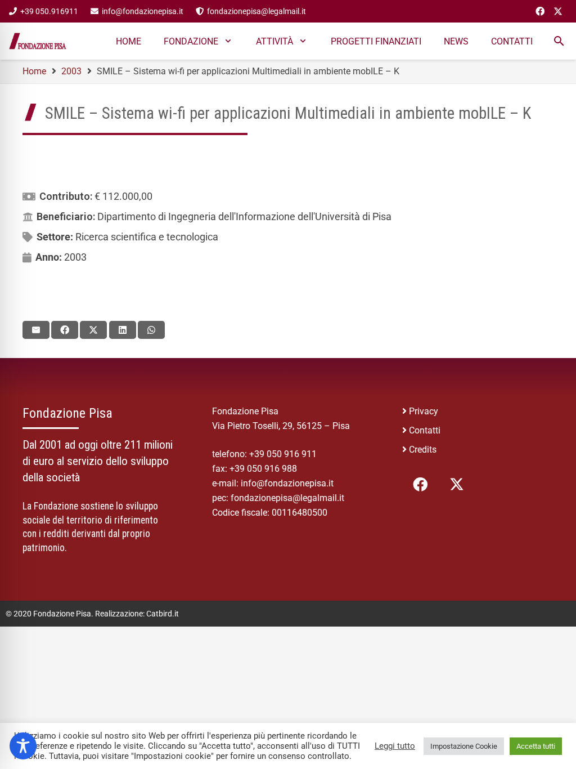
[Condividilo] (64, 330)
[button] (228, 40)
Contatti (424, 430)
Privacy (423, 411)
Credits (422, 449)
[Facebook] (540, 11)
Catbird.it (162, 613)
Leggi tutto (395, 746)
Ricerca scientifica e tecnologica (146, 237)
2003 (75, 257)
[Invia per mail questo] (36, 330)
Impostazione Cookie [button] (463, 746)
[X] (558, 11)
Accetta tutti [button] (535, 746)
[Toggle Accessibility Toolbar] (23, 746)
